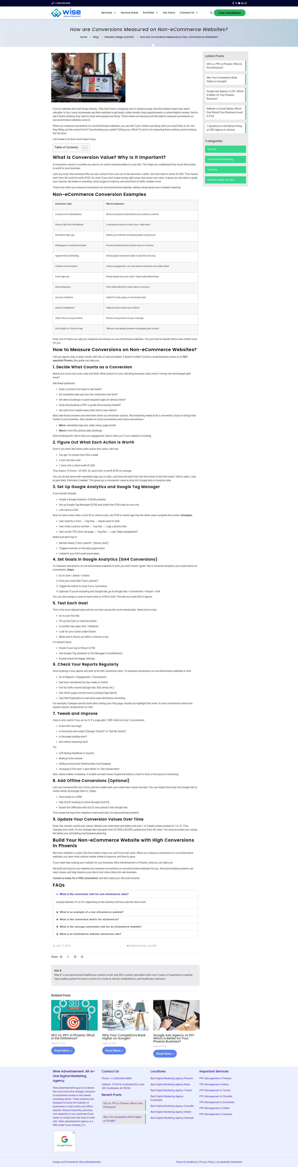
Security (211, 149)
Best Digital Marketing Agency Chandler (172, 1106)
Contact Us (187, 12)
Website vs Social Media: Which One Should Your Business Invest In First (225, 112)
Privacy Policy (207, 1161)
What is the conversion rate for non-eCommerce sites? (94, 894)
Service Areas (129, 12)
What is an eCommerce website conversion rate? (90, 934)
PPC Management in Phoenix (215, 1078)
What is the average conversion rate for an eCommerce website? (101, 926)
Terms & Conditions (186, 1161)
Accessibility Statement (229, 1161)
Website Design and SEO (119, 37)
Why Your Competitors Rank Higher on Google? (124, 1036)
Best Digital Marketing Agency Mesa (170, 1084)
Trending (212, 169)
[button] (211, 12)
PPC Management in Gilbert (214, 1108)
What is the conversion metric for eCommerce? (89, 919)
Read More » (63, 1050)
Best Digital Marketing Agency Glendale (172, 1117)
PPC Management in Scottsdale (216, 1102)
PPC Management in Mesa (214, 1084)
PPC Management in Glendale (215, 1114)
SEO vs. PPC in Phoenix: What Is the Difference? (73, 1036)
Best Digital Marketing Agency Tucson (171, 1090)
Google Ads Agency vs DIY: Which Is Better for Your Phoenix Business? (173, 1038)
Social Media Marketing (220, 159)
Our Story (169, 12)
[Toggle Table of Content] (83, 147)
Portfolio (148, 12)
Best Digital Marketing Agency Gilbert (171, 1111)
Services (106, 12)
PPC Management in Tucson (215, 1090)
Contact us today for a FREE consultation (75, 878)
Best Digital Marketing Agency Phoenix (172, 1078)
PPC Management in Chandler (215, 1096)
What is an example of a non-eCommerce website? (92, 912)
